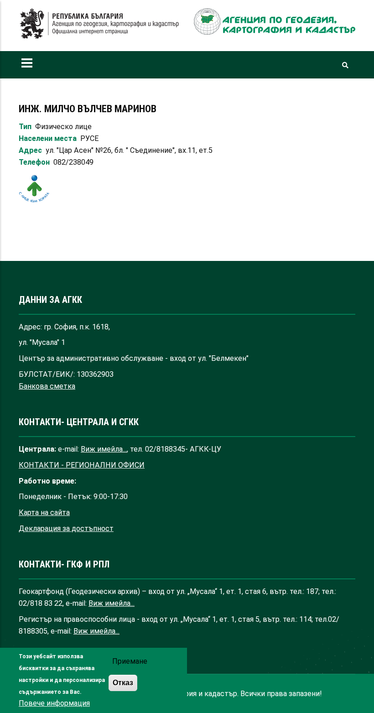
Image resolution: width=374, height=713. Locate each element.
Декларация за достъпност (66, 528)
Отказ (123, 682)
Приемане (129, 661)
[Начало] (99, 23)
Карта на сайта (44, 512)
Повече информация (54, 703)
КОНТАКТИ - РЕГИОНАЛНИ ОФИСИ (82, 465)
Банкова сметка (47, 386)
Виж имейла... (104, 449)
